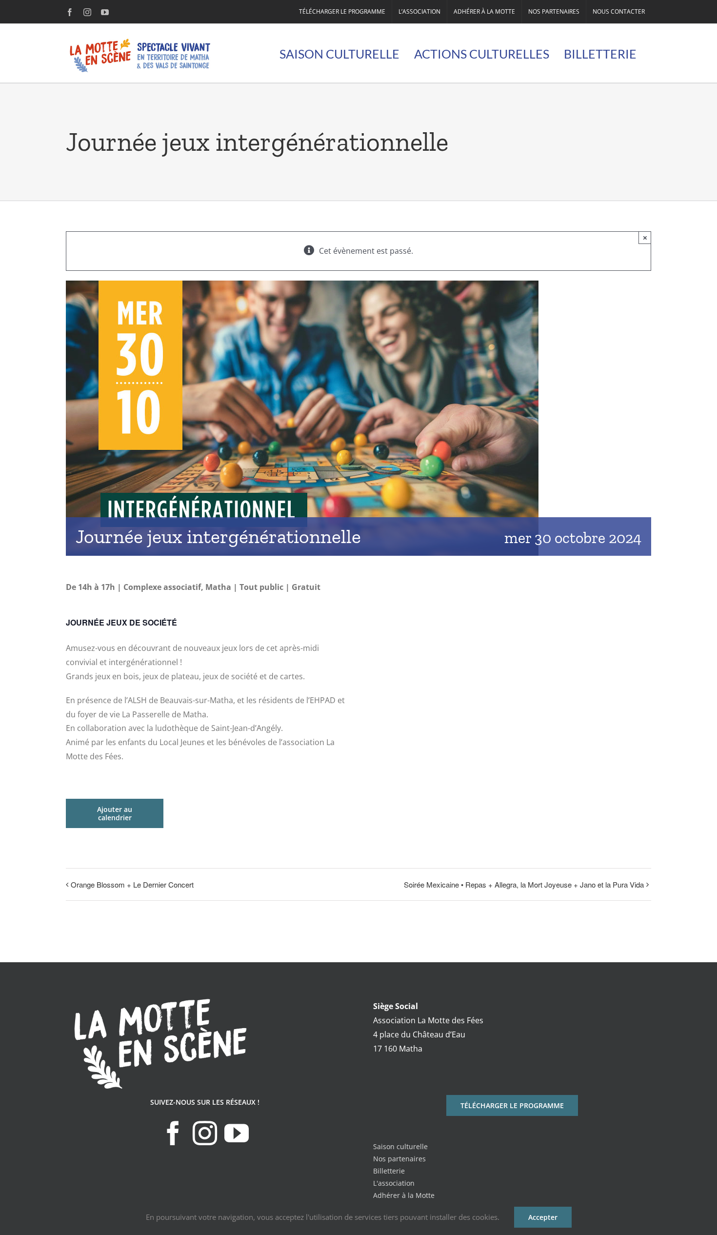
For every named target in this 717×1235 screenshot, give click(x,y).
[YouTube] (236, 1133)
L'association (394, 1183)
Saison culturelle (400, 1146)
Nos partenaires (399, 1158)
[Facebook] (173, 1133)
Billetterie (389, 1170)
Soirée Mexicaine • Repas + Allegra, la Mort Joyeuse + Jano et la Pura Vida (524, 884)
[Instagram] (205, 1133)
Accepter (543, 1217)
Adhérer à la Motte (404, 1195)
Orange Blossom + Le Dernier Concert (132, 884)
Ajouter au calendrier (114, 813)
